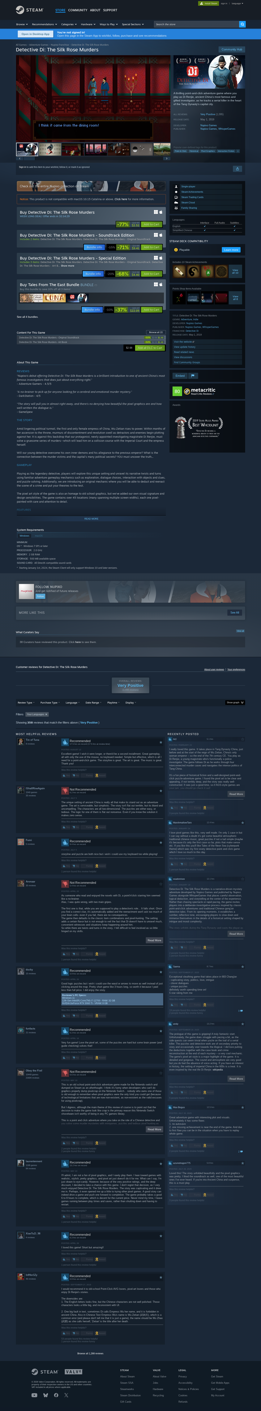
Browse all (156, 332)
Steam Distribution (130, 1395)
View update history (184, 346)
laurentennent (34, 1161)
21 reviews (31, 1032)
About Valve (159, 1376)
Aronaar (30, 881)
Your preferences (236, 669)
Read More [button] (154, 940)
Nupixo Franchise (60, 44)
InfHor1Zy (31, 1275)
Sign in (22, 167)
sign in (224, 3)
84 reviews (31, 1168)
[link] (128, 224)
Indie (195, 319)
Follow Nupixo (49, 587)
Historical (194, 151)
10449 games (32, 1074)
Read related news (184, 352)
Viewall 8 (235, 298)
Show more (67, 265)
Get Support (218, 1389)
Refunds (183, 1401)
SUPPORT (110, 10)
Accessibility (185, 1382)
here (78, 642)
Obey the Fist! (34, 1070)
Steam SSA (126, 1382)
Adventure (186, 319)
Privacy (182, 1376)
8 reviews (30, 744)
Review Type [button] (25, 702)
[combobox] (196, 24)
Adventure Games (38, 44)
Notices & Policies (188, 1389)
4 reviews (30, 1237)
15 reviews (31, 973)
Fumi (29, 840)
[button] (22, 24)
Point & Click (180, 151)
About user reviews (214, 669)
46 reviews (31, 1279)
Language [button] (71, 702)
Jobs (155, 1382)
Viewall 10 (235, 271)
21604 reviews (32, 1078)
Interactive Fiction (226, 151)
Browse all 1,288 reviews (90, 1353)
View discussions (183, 357)
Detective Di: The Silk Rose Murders (61, 239)
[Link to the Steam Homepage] (30, 13)
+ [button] (237, 151)
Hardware (158, 1389)
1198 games (31, 1165)
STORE (60, 10)
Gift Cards (125, 1401)
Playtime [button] (112, 702)
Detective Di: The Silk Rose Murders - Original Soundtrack (116, 239)
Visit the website (183, 341)
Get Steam (217, 1376)
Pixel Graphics (208, 151)
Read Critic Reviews (201, 393)
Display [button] (130, 702)
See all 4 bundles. (27, 316)
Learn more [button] (231, 249)
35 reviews (31, 795)
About (95, 10)
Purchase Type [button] (49, 702)
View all (240, 631)
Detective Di (192, 330)
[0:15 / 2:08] (93, 98)
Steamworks (127, 1389)
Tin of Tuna (32, 739)
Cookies (182, 1395)
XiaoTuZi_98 (33, 1233)
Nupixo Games (208, 125)
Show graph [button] (233, 702)
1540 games (31, 792)
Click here (121, 199)
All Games (21, 44)
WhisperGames (226, 128)
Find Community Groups (187, 362)
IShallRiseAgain (35, 788)
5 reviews (30, 844)
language (236, 3)
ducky (29, 969)
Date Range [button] (92, 702)
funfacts (30, 1028)
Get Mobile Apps (220, 1382)
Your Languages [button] (35, 714)
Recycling (158, 1395)
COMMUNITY (77, 10)
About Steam (127, 1376)
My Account (217, 1395)
